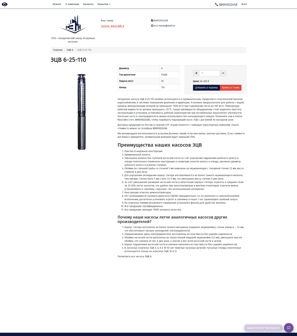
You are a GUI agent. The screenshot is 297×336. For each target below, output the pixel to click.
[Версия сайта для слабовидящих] (5, 4)
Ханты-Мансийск (112, 26)
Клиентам (103, 4)
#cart (244, 4)
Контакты (88, 4)
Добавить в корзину (206, 87)
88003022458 (142, 119)
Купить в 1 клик (230, 87)
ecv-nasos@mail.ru (164, 25)
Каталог (57, 4)
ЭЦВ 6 (70, 49)
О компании (72, 4)
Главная (57, 49)
